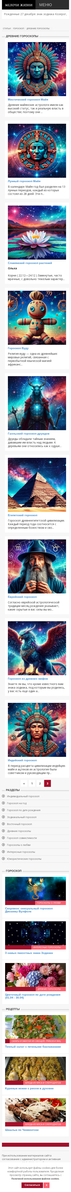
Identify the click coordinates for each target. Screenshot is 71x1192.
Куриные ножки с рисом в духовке (29, 1088)
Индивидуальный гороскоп (23, 796)
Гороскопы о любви (19, 845)
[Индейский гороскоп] (37, 730)
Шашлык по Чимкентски (22, 1129)
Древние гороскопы (38, 28)
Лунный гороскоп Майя (24, 181)
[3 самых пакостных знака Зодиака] (35, 933)
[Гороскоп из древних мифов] (37, 648)
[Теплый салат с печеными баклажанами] (35, 1027)
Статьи (7, 28)
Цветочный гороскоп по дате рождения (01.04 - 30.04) (32, 996)
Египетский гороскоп (22, 515)
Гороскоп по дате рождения (23, 810)
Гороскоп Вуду (18, 348)
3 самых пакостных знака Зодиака (29, 952)
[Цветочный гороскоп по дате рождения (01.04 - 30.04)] (35, 974)
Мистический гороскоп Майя (28, 99)
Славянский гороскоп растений (30, 263)
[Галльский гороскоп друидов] (37, 403)
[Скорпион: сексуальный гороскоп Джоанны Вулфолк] (35, 888)
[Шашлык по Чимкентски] (35, 1110)
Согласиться (32, 1185)
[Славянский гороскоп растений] (37, 233)
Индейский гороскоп (22, 760)
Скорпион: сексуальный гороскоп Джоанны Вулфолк (29, 910)
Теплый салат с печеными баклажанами (33, 1046)
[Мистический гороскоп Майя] (37, 69)
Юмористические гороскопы (24, 859)
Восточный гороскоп (19, 824)
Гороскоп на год (16, 803)
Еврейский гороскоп (22, 596)
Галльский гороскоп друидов (29, 433)
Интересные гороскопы (21, 852)
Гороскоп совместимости (22, 838)
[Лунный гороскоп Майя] (37, 151)
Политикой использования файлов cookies (35, 1179)
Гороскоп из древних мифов (28, 678)
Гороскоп (18, 28)
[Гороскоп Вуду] (37, 318)
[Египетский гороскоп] (37, 485)
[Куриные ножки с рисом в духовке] (35, 1068)
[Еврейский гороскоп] (37, 566)
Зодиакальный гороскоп (21, 817)
